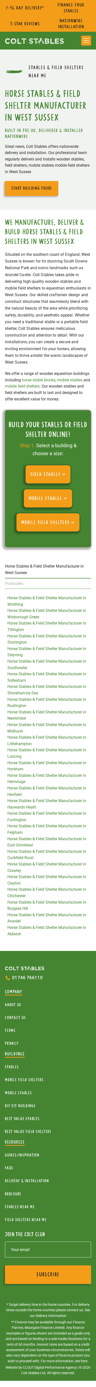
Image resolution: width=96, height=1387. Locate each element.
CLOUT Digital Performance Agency (50, 1367)
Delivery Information (51, 1316)
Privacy (11, 1043)
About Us (13, 1004)
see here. (81, 1361)
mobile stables (69, 380)
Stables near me (20, 1206)
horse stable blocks (38, 380)
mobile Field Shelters (24, 1079)
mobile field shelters (22, 386)
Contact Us (15, 1017)
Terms (10, 1030)
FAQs (9, 1168)
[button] (86, 41)
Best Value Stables (22, 1118)
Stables (12, 1067)
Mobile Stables (18, 1093)
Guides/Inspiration (22, 1155)
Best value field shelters (28, 1131)
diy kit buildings (20, 1105)
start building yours (31, 188)
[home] (34, 40)
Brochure (13, 1194)
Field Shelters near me (26, 1219)
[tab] (48, 569)
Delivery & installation (27, 1180)
